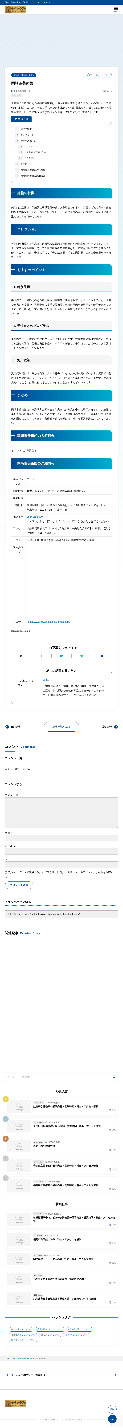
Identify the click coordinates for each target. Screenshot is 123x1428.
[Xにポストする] (21, 656)
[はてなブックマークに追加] (62, 656)
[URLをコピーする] (102, 656)
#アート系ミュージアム (99, 75)
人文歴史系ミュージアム (80, 1329)
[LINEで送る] (82, 656)
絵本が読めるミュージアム (23, 1335)
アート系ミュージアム (21, 1329)
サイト (9, 859)
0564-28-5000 (35, 516)
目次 (21, 119)
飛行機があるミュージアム (23, 1340)
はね (46, 679)
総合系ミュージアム (50, 1335)
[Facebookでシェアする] (41, 656)
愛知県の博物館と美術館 (23, 75)
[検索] (114, 1077)
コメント (11, 795)
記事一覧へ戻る (61, 726)
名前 (9, 832)
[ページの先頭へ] (112, 1419)
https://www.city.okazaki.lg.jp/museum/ (48, 621)
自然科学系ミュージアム (76, 1335)
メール (10, 845)
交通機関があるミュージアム (50, 1329)
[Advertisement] (61, 38)
